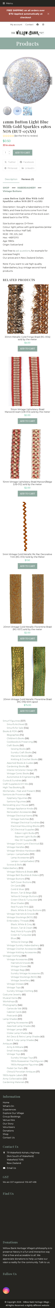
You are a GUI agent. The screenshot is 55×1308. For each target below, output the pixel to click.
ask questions (23, 251)
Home (6, 1102)
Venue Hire (9, 1120)
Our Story (8, 1123)
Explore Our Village (13, 1113)
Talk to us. (44, 1262)
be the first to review (26, 136)
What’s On (8, 1106)
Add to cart (22, 152)
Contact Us (9, 1137)
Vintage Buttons (12, 191)
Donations (8, 1130)
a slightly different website (37, 1305)
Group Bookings (11, 1116)
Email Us (11, 1168)
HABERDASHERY (26, 188)
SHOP (6, 188)
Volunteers (9, 1127)
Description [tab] (11, 179)
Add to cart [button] (27, 348)
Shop (5, 1134)
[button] (8, 3)
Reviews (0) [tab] (27, 179)
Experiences (9, 1109)
